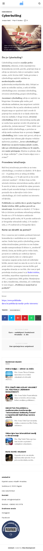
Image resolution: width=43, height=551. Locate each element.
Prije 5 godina (17, 20)
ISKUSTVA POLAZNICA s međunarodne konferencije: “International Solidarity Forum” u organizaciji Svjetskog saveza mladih (20, 412)
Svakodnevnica (15, 310)
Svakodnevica (7, 12)
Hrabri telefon (33, 272)
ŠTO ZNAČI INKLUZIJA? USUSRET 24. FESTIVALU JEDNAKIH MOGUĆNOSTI (21, 389)
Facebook (6, 518)
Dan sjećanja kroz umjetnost (21, 345)
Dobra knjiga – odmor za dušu (19, 369)
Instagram (6, 513)
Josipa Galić (6, 20)
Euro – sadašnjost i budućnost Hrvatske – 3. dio (21, 332)
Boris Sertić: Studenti (15, 452)
